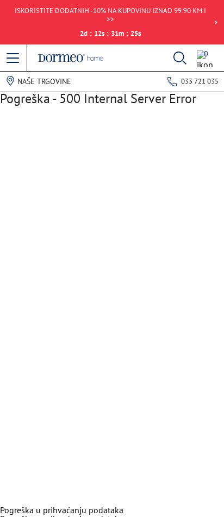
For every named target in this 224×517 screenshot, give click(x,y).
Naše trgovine (44, 81)
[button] (13, 58)
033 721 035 (200, 81)
